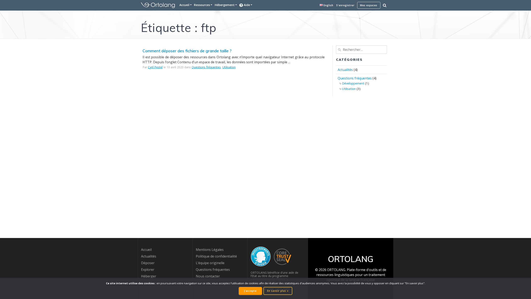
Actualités (345, 69)
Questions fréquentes (206, 67)
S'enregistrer (345, 5)
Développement (353, 83)
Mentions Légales (210, 249)
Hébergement (225, 5)
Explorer (147, 269)
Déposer (148, 263)
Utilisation (229, 67)
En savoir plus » (278, 291)
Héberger (148, 276)
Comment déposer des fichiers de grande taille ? (186, 50)
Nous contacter (208, 276)
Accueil (184, 5)
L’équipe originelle (210, 263)
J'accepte (250, 291)
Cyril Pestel (155, 67)
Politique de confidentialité (216, 256)
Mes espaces (368, 5)
